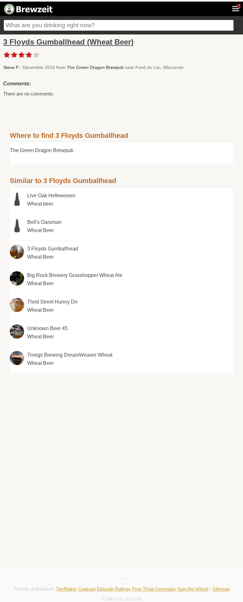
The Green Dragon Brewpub (95, 67)
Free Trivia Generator (154, 589)
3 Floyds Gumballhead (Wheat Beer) (68, 42)
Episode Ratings (114, 589)
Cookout (87, 589)
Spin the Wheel (192, 589)
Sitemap (220, 589)
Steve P (11, 67)
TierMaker (66, 589)
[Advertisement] (121, 417)
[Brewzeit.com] (28, 13)
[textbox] (119, 25)
